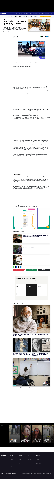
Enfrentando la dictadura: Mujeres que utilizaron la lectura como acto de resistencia (21, 354)
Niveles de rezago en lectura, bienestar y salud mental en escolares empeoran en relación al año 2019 (34, 257)
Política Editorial (12, 458)
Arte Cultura (36, 16)
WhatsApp (32, 269)
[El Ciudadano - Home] (4, 13)
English (31, 13)
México (22, 13)
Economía (15, 16)
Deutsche (34, 13)
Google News (19, 269)
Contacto (11, 460)
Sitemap (44, 473)
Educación (5, 31)
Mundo (17, 13)
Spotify (20, 463)
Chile (20, 13)
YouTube (44, 269)
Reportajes (38, 462)
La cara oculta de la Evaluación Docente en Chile (23, 387)
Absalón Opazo (15, 36)
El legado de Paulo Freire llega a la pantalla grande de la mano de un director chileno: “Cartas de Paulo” (40, 354)
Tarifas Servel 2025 (39, 473)
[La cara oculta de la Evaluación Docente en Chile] (31, 372)
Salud (28, 467)
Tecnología (48, 467)
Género (27, 16)
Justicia (24, 16)
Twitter (20, 459)
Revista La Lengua (39, 463)
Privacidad (11, 462)
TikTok (20, 462)
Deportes (11, 468)
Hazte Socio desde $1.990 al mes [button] (45, 16)
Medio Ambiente (10, 16)
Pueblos (20, 16)
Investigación (47, 13)
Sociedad (31, 16)
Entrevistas (42, 13)
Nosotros (23, 473)
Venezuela (29, 459)
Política (5, 16)
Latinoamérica (26, 13)
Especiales (33, 467)
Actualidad (38, 458)
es (50, 473)
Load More (27, 449)
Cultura (11, 31)
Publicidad (11, 459)
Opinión (38, 13)
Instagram (20, 458)
